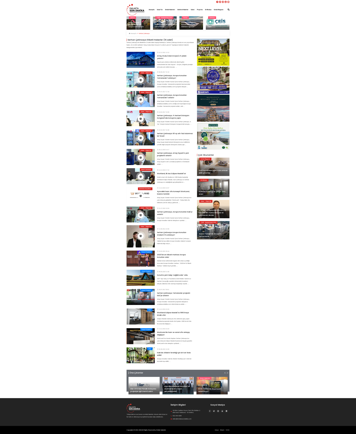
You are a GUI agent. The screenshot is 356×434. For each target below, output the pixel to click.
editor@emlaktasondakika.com (182, 419)
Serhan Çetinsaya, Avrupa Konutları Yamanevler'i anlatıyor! (172, 76)
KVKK (227, 430)
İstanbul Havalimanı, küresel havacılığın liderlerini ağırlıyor (162, 25)
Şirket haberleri (171, 378)
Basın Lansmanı (146, 169)
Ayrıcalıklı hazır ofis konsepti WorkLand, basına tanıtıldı (173, 192)
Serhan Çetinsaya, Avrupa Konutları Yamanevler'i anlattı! (172, 96)
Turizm (159, 17)
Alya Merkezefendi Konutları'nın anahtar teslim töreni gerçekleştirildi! (143, 388)
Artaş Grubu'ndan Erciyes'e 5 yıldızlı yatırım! (171, 57)
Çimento (185, 17)
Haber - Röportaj (146, 73)
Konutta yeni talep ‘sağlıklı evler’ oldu (172, 275)
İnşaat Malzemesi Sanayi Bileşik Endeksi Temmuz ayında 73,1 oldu (217, 25)
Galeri (193, 10)
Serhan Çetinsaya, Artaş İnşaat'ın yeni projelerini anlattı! (173, 154)
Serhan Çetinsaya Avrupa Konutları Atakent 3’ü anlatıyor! (171, 233)
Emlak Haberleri (170, 10)
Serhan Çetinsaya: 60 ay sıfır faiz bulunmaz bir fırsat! (175, 134)
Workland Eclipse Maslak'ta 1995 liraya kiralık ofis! (173, 313)
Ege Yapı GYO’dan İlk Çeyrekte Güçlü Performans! (211, 390)
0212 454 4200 (177, 415)
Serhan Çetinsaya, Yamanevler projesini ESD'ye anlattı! (173, 294)
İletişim (222, 430)
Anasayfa (151, 10)
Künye (217, 430)
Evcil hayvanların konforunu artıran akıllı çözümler (213, 171)
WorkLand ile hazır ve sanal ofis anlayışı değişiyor (173, 333)
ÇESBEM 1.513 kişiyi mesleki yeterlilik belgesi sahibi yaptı (190, 25)
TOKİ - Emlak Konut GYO (138, 17)
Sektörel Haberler (182, 10)
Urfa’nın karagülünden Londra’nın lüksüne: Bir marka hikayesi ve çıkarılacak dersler (212, 212)
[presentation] (225, 373)
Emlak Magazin (218, 10)
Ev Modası (208, 10)
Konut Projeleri (146, 252)
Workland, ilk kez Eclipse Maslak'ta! (171, 173)
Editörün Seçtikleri (145, 188)
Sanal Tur (160, 10)
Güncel (212, 17)
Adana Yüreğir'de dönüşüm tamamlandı (138, 26)
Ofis (149, 310)
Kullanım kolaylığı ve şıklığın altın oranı (212, 192)
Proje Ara (200, 10)
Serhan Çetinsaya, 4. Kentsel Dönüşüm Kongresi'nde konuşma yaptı (173, 116)
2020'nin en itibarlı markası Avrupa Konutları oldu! (171, 255)
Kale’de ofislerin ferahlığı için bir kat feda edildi (174, 353)
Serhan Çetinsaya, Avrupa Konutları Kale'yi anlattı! (174, 213)
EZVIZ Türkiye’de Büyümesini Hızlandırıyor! (175, 390)
